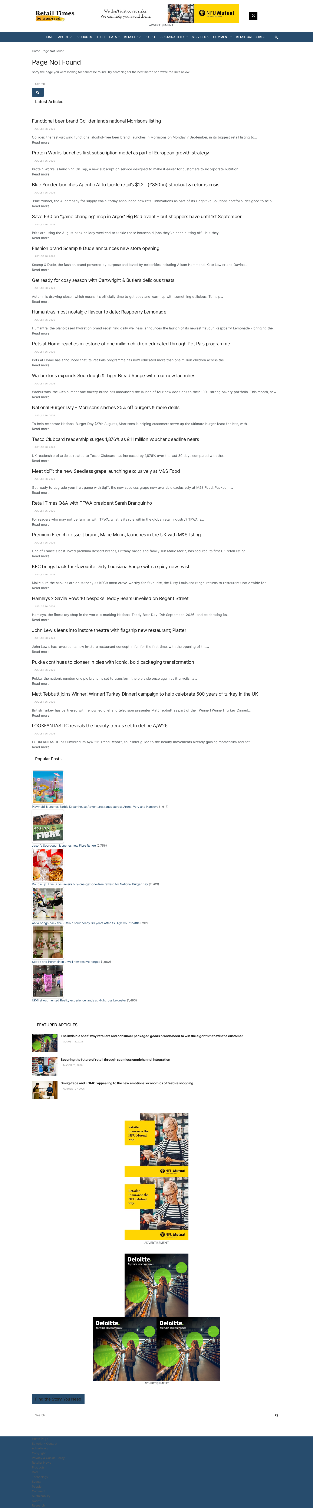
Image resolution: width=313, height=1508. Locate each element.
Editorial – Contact (44, 1443)
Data (35, 1472)
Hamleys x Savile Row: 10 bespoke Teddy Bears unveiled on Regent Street (110, 598)
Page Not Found (53, 51)
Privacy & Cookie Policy (48, 1458)
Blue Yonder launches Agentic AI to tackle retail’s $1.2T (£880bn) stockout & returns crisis (125, 184)
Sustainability (41, 1496)
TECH (101, 37)
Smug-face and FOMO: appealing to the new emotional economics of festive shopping (127, 1083)
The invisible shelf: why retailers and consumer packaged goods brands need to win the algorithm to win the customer (152, 1036)
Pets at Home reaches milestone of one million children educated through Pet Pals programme (131, 343)
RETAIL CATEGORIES (250, 37)
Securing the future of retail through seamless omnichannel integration (115, 1060)
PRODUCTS (84, 37)
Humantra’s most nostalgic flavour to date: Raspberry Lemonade (99, 312)
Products (38, 1467)
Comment (38, 1491)
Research (38, 1505)
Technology (40, 1477)
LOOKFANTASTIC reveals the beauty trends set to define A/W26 (100, 725)
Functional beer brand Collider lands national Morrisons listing (96, 121)
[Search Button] (276, 37)
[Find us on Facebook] (274, 15)
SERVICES (199, 37)
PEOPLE (150, 37)
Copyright (39, 1453)
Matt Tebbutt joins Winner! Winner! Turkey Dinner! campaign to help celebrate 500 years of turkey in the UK (145, 694)
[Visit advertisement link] (161, 13)
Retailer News (41, 1462)
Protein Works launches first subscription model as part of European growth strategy (120, 152)
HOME (49, 37)
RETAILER (131, 37)
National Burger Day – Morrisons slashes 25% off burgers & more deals (105, 407)
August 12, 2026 (73, 1041)
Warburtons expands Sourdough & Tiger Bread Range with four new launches (113, 375)
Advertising (40, 1448)
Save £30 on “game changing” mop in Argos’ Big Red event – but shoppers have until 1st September (136, 216)
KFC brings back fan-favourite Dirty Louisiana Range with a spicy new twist (111, 566)
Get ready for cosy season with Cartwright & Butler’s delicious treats (103, 280)
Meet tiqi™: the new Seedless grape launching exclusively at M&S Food (106, 471)
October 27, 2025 (74, 1088)
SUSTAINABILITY (173, 37)
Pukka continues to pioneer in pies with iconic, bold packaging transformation (113, 662)
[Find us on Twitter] (253, 16)
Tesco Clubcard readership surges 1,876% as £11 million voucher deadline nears (115, 439)
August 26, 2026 (44, 128)
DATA (113, 37)
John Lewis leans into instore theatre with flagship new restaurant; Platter (109, 630)
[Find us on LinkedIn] (264, 15)
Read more (40, 142)
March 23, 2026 (73, 1065)
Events (36, 1481)
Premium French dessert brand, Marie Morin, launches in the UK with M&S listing (116, 534)
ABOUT (63, 37)
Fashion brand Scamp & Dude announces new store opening (95, 248)
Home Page (40, 1438)
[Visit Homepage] (56, 16)
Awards (37, 1500)
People (37, 1486)
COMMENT (221, 37)
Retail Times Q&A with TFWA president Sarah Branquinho (92, 503)
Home (36, 51)
